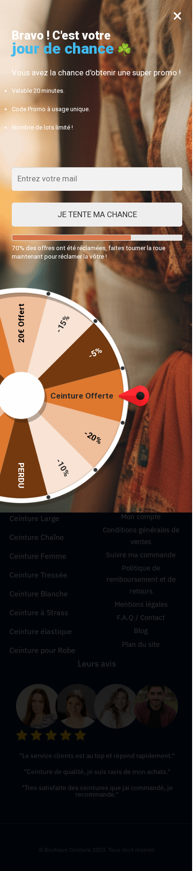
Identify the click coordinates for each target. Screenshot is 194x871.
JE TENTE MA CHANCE (97, 214)
